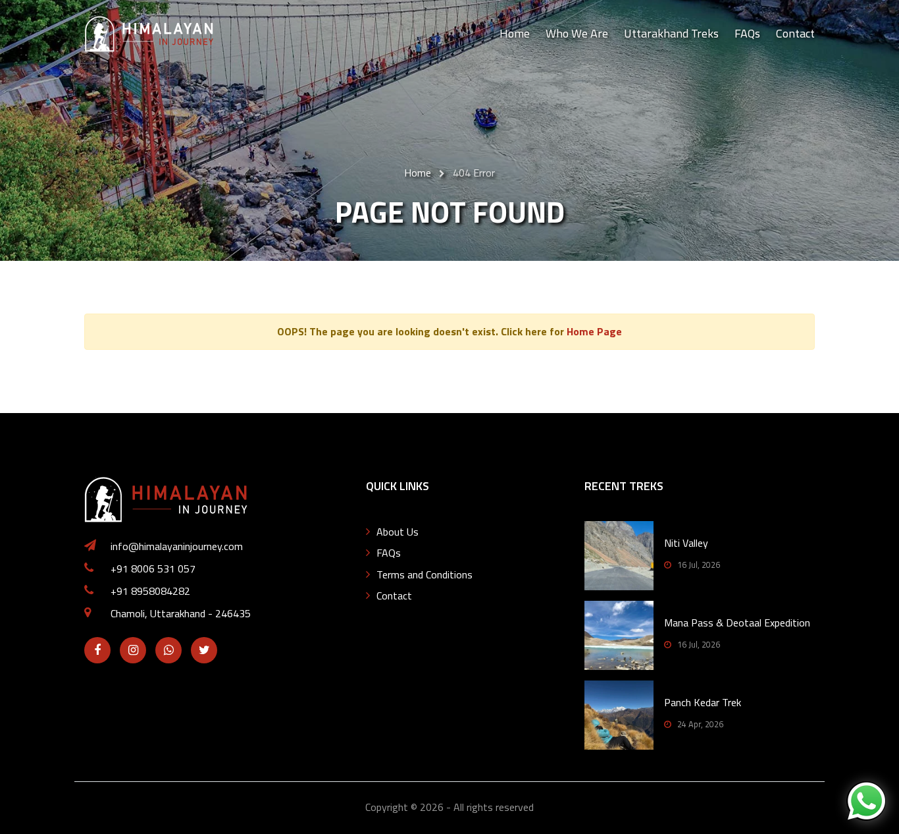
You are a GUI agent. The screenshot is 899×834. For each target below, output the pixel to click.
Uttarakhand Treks (671, 33)
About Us (397, 532)
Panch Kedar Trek (702, 702)
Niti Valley (686, 543)
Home (515, 33)
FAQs (747, 33)
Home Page (594, 331)
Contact (795, 33)
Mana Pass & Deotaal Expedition (737, 622)
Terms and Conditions (424, 574)
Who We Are (577, 33)
